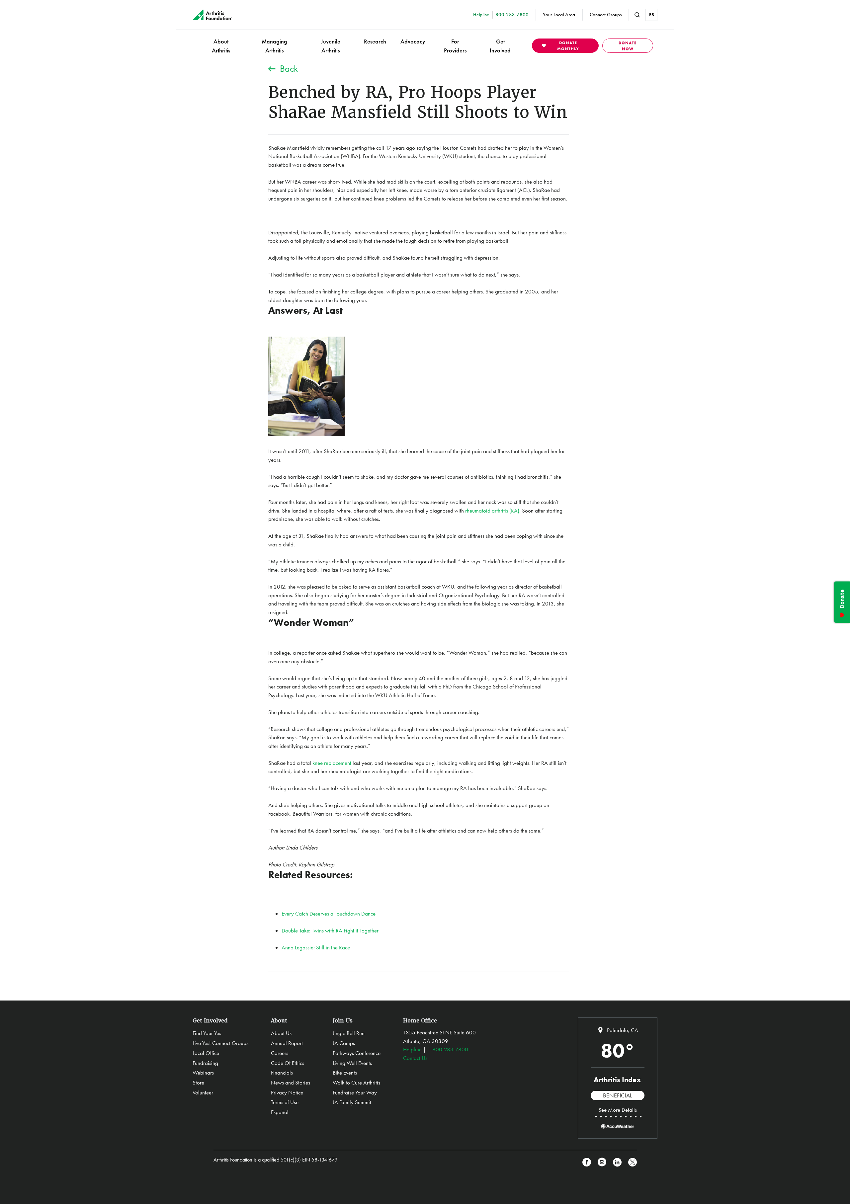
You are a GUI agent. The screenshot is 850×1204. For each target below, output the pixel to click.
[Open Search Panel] (637, 15)
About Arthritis (221, 46)
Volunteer (203, 1092)
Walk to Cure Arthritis (356, 1082)
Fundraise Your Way (355, 1092)
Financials (282, 1072)
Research (375, 41)
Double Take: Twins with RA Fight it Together (330, 930)
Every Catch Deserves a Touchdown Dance (329, 913)
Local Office (206, 1053)
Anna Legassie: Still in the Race (316, 947)
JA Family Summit (352, 1102)
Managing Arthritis (274, 46)
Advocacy (412, 41)
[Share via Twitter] (632, 1162)
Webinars (203, 1072)
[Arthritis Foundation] (212, 15)
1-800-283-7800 (447, 1049)
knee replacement (331, 762)
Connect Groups (606, 14)
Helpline (412, 1049)
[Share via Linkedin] (617, 1162)
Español (280, 1112)
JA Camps (344, 1043)
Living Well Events (352, 1063)
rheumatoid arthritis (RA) (492, 510)
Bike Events (345, 1072)
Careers (279, 1053)
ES (651, 15)
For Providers (455, 46)
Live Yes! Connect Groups (220, 1043)
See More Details (617, 1109)
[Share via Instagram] (602, 1162)
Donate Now (628, 45)
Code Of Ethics (287, 1063)
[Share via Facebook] (586, 1162)
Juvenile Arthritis (330, 46)
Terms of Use (284, 1102)
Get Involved (500, 46)
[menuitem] (221, 46)
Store (198, 1082)
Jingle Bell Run (349, 1033)
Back (289, 68)
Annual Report (287, 1043)
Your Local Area (559, 14)
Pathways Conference (357, 1053)
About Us (281, 1033)
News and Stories (290, 1082)
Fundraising (205, 1063)
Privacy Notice (287, 1092)
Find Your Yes (207, 1033)
